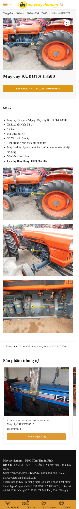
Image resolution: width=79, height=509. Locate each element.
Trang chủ (8, 13)
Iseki (36, 420)
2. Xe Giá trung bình (31, 346)
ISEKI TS (45, 420)
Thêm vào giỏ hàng (36, 436)
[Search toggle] (62, 4)
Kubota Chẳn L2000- (37, 13)
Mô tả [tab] (7, 108)
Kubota (19, 13)
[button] (67, 23)
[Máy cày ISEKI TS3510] (36, 391)
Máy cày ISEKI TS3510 (20, 424)
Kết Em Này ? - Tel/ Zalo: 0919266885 (38, 88)
